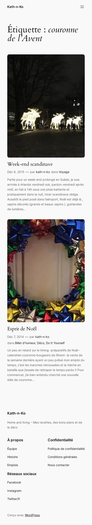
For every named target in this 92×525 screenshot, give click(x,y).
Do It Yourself (55, 343)
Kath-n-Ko (15, 7)
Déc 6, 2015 (15, 172)
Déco (40, 343)
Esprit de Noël (22, 329)
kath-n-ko (43, 172)
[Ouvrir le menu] (82, 6)
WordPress (32, 515)
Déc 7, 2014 (15, 337)
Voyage (64, 172)
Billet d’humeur (25, 343)
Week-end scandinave (30, 164)
